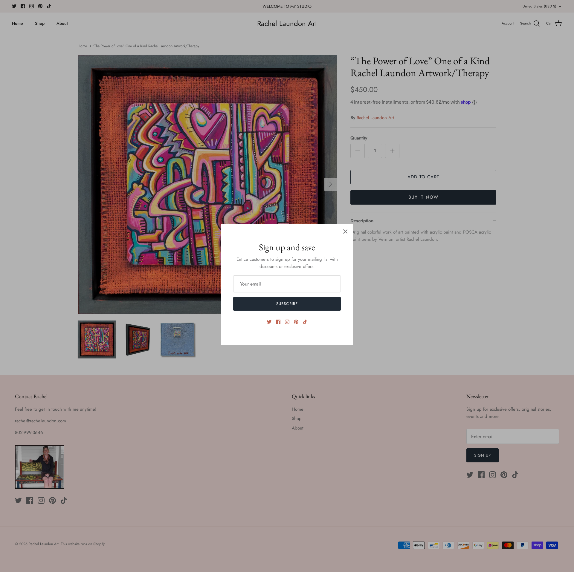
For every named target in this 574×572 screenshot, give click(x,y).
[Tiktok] (305, 322)
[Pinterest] (296, 322)
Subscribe (286, 303)
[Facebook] (278, 322)
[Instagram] (287, 322)
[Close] (345, 231)
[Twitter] (269, 322)
